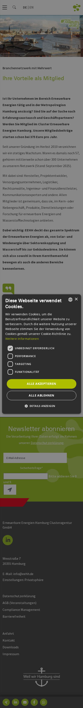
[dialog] (41, 354)
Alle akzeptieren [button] (41, 384)
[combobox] (70, 299)
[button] (41, 405)
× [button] (76, 299)
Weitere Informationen (22, 339)
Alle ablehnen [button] (41, 395)
